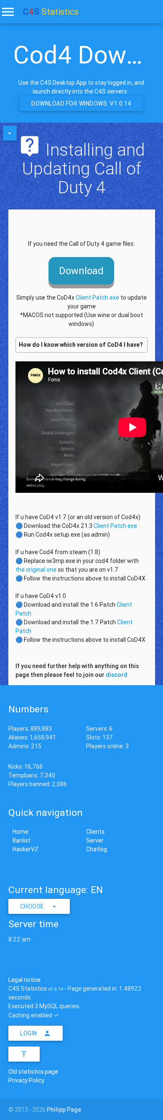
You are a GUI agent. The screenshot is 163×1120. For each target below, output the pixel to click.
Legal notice (24, 980)
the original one (35, 569)
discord (116, 675)
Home (20, 831)
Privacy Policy (26, 1080)
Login (28, 1033)
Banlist (22, 840)
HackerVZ (25, 849)
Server (95, 840)
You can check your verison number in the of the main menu (81, 347)
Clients (95, 831)
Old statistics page (33, 1071)
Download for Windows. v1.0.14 (81, 103)
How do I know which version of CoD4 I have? (81, 344)
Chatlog (96, 849)
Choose (32, 906)
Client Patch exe (97, 297)
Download (81, 271)
